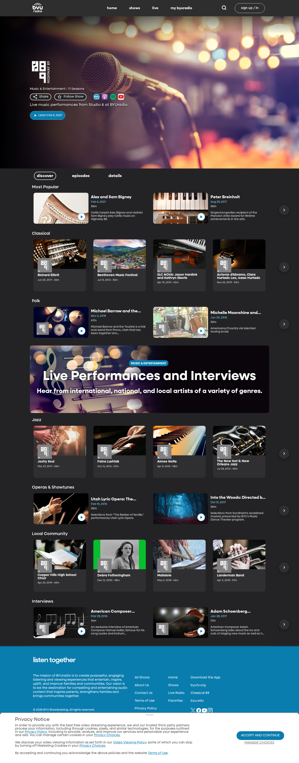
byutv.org (198, 685)
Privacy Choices (92, 746)
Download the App (205, 677)
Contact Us (143, 693)
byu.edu (197, 700)
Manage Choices (259, 742)
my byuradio (181, 8)
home (112, 8)
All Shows (142, 677)
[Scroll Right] (284, 210)
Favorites (175, 700)
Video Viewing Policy (129, 742)
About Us (142, 685)
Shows (173, 685)
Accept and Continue (260, 735)
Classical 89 (200, 693)
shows (134, 8)
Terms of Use (145, 700)
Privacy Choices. (107, 735)
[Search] (224, 8)
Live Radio (176, 693)
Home (173, 677)
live (155, 8)
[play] (81, 217)
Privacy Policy (146, 708)
